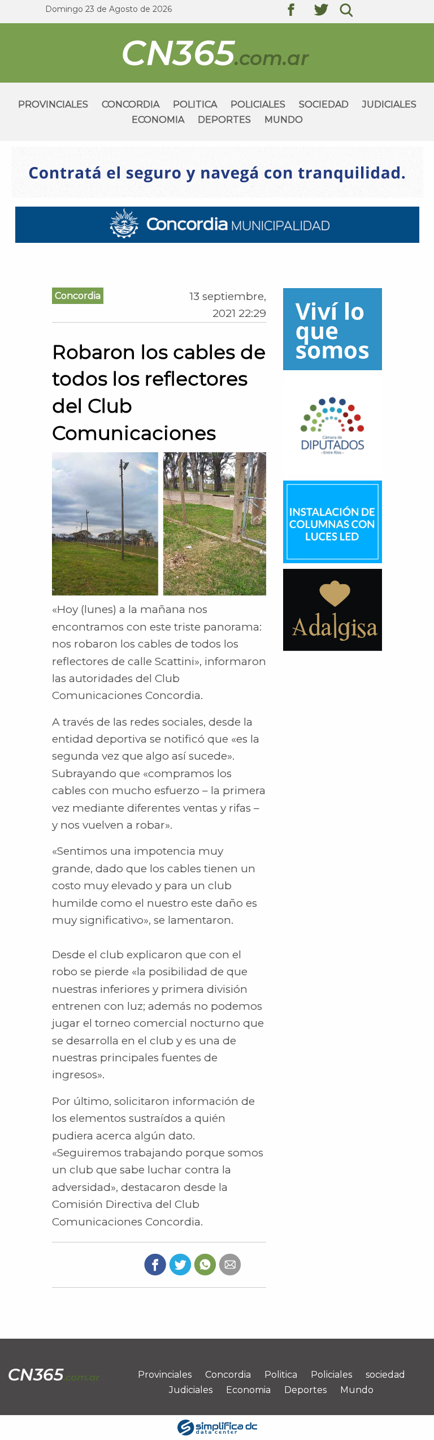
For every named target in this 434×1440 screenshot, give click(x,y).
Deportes (224, 119)
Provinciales (53, 104)
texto (299, 11)
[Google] (230, 1263)
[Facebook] (155, 1263)
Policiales (258, 104)
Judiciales (389, 104)
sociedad (324, 104)
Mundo (283, 119)
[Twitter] (180, 1263)
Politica (195, 104)
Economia (158, 119)
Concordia (130, 104)
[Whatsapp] (205, 1263)
